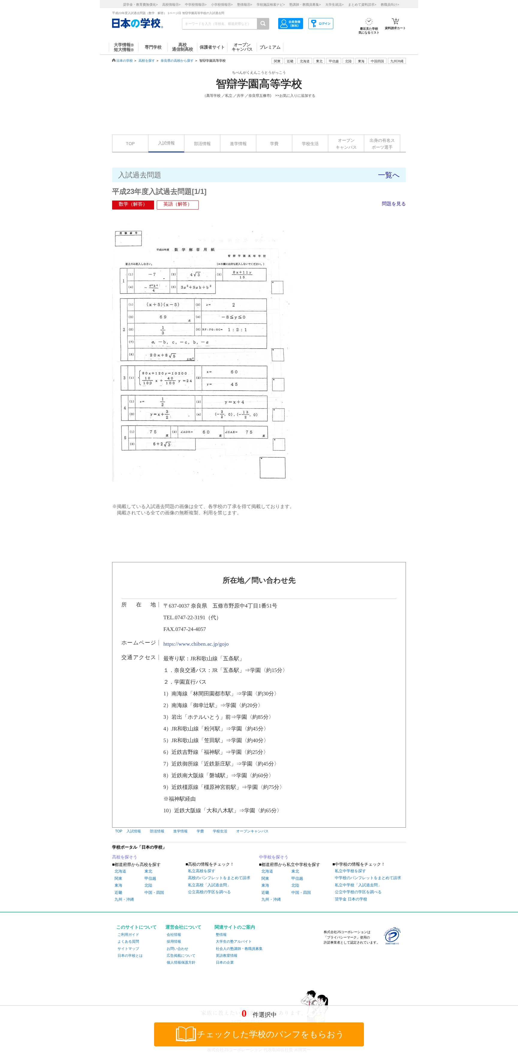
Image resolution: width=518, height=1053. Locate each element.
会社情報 (174, 935)
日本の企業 (225, 962)
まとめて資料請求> (362, 4)
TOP (130, 143)
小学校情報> (222, 4)
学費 (274, 143)
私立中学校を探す (350, 871)
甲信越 (150, 878)
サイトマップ (128, 949)
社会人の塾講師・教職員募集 (239, 949)
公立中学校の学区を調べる (358, 892)
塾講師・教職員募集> (305, 4)
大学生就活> (334, 4)
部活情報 (202, 143)
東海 (118, 885)
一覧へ (389, 175)
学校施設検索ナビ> (271, 4)
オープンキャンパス (346, 143)
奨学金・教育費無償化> (140, 4)
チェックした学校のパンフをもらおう (270, 1034)
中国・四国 (154, 892)
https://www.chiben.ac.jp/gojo (196, 644)
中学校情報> (196, 4)
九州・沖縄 (124, 899)
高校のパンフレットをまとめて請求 (219, 878)
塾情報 (221, 935)
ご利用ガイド (128, 935)
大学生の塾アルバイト (234, 941)
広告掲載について (181, 955)
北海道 (305, 61)
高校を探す (146, 60)
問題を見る (394, 203)
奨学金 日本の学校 (351, 899)
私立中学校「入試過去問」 (358, 885)
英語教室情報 (226, 955)
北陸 (148, 885)
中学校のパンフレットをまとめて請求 (368, 878)
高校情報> (171, 4)
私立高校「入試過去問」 (209, 885)
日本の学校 (124, 60)
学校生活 (310, 143)
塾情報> (244, 4)
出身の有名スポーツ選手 (382, 143)
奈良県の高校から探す (177, 60)
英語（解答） (177, 204)
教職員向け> (390, 4)
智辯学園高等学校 (259, 84)
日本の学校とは (130, 955)
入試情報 (166, 143)
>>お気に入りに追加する (295, 96)
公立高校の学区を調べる (209, 892)
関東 (118, 878)
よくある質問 (128, 941)
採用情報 (174, 941)
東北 (148, 871)
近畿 (118, 892)
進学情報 (238, 143)
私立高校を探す (201, 871)
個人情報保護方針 (181, 962)
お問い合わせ (177, 949)
